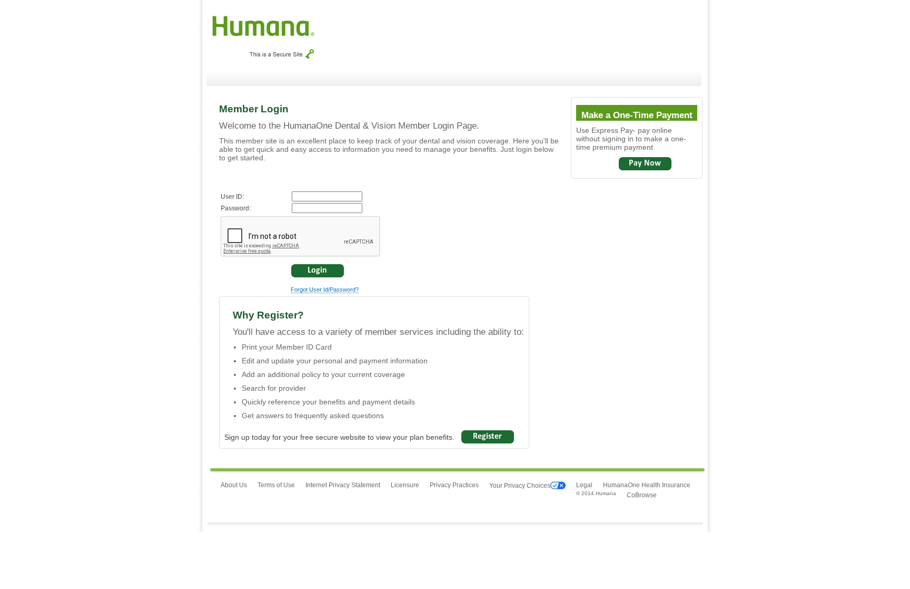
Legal (584, 485)
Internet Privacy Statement (342, 485)
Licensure (405, 485)
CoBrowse (642, 495)
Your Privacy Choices (519, 485)
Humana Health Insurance (646, 485)
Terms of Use (276, 485)
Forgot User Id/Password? (325, 289)
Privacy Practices (454, 485)
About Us (234, 485)
